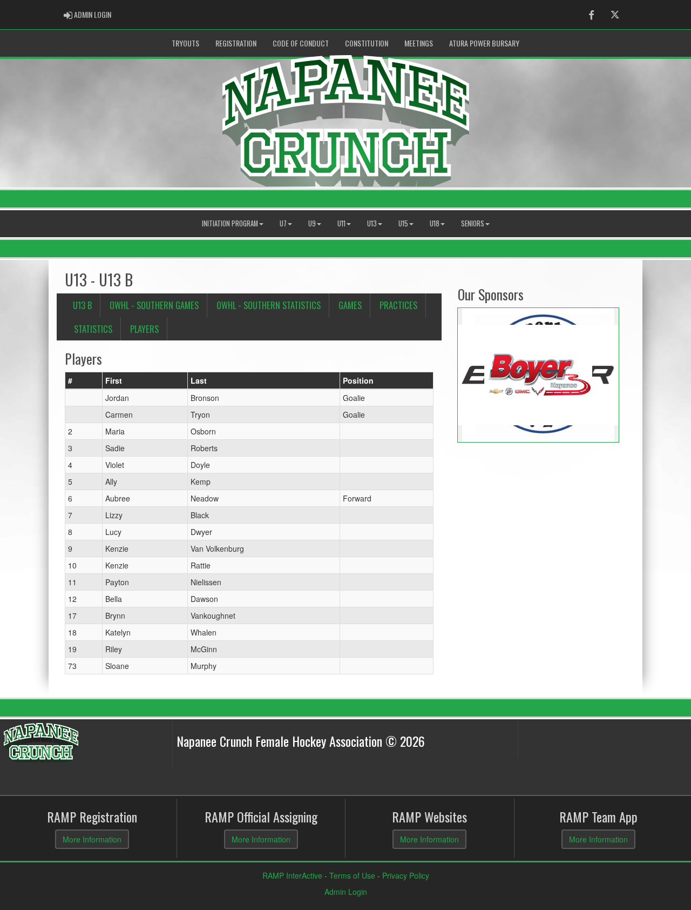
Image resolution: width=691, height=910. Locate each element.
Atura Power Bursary (484, 43)
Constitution (366, 43)
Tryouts (185, 43)
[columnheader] (84, 381)
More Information (92, 839)
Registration (235, 43)
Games (350, 305)
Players (144, 329)
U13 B (82, 305)
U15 (403, 223)
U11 (341, 223)
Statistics (93, 329)
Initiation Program (230, 223)
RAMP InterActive (292, 875)
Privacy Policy (405, 875)
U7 (283, 223)
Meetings (418, 43)
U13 (372, 223)
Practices (398, 305)
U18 (434, 223)
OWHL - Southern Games (154, 305)
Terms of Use (352, 875)
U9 (312, 223)
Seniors (472, 223)
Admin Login (345, 891)
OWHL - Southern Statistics (268, 305)
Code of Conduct (301, 43)
